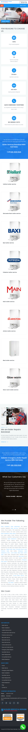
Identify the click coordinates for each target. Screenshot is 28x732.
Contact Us (3, 442)
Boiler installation (5, 526)
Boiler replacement (15, 526)
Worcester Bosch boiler (21, 549)
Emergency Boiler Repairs (7, 649)
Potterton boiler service (7, 635)
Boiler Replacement (6, 654)
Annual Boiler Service (18, 575)
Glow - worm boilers (12, 552)
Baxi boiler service (6, 637)
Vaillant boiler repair (10, 549)
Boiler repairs (13, 533)
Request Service (5, 21)
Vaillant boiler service (6, 630)
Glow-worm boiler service (7, 647)
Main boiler (21, 556)
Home (3, 665)
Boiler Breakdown (6, 659)
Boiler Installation (6, 627)
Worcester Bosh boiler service (8, 632)
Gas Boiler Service (6, 652)
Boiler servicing (14, 528)
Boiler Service (5, 625)
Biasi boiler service (6, 640)
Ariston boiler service (6, 644)
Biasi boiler (20, 552)
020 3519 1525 (15, 152)
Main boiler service (6, 642)
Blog (3, 685)
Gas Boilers (11, 582)
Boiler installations (5, 533)
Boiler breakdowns (12, 538)
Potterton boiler (5, 551)
